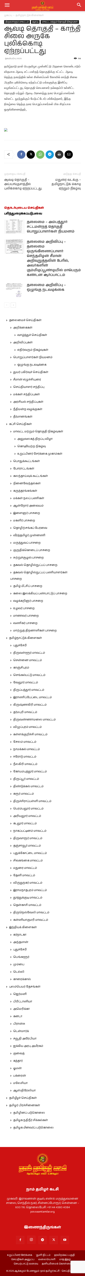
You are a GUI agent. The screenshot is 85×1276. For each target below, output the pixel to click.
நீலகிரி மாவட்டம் (25, 764)
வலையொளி (46, 1259)
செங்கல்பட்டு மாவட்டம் (29, 675)
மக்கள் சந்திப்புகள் (26, 394)
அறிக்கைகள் (22, 327)
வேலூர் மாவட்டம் (25, 682)
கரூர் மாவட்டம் (23, 794)
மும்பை (18, 964)
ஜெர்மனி (20, 994)
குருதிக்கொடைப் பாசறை (31, 550)
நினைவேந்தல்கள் (27, 483)
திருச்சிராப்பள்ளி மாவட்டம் (32, 801)
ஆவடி (35, 21)
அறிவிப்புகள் (23, 342)
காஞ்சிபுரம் (21, 667)
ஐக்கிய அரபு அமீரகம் (28, 1046)
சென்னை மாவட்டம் (27, 660)
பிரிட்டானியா (22, 1001)
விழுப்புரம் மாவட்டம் (27, 727)
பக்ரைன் (19, 1075)
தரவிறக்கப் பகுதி (64, 1255)
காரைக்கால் (22, 979)
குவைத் (19, 1053)
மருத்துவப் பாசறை (27, 543)
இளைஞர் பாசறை (26, 513)
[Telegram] (50, 154)
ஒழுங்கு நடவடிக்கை (31, 364)
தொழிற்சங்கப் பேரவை (30, 528)
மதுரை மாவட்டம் (25, 868)
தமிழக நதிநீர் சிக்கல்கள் (30, 1120)
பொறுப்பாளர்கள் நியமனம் (32, 357)
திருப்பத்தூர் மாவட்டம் (28, 690)
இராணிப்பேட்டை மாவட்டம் (32, 697)
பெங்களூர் (21, 957)
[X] (31, 154)
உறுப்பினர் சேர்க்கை (19, 1255)
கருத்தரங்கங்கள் (25, 491)
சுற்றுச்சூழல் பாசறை (28, 557)
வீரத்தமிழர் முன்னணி (29, 535)
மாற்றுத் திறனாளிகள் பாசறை (35, 630)
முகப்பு (8, 15)
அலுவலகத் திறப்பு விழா (35, 439)
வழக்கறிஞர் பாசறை (28, 601)
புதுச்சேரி (20, 645)
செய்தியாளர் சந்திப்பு (28, 387)
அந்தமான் (20, 942)
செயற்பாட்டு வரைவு (26, 1264)
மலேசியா (20, 1083)
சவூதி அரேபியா (25, 1038)
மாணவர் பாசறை (26, 615)
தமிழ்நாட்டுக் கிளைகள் (30, 15)
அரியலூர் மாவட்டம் (27, 816)
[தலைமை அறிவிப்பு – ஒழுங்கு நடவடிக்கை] (14, 290)
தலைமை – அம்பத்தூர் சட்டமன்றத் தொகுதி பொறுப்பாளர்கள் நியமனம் (50, 226)
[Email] (69, 154)
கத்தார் (18, 1061)
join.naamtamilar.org (42, 1211)
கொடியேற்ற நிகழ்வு (31, 446)
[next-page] (13, 305)
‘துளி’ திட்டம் (43, 1255)
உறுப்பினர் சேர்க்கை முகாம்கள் (39, 454)
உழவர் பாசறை (24, 608)
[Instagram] (31, 1240)
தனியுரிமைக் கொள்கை (56, 1264)
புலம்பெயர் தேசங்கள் (24, 986)
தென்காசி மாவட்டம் (27, 905)
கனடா (17, 1016)
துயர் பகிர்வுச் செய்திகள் (30, 372)
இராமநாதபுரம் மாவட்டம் (30, 890)
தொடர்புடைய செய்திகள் (24, 208)
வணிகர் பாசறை (25, 623)
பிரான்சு (19, 1024)
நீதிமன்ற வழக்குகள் (27, 409)
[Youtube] (65, 1240)
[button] (79, 5)
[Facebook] (21, 154)
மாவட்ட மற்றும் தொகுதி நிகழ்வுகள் (60, 21)
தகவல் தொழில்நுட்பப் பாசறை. (35, 565)
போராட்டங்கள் (23, 468)
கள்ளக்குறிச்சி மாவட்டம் (30, 734)
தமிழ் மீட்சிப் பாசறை (27, 586)
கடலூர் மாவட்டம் (25, 823)
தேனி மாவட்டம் (24, 875)
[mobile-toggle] (7, 5)
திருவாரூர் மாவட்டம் (27, 838)
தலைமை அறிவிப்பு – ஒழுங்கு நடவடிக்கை (46, 287)
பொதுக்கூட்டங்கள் (26, 461)
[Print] (59, 154)
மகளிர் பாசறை (24, 520)
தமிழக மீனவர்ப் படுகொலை (33, 1127)
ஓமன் (17, 1068)
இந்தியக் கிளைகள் (23, 927)
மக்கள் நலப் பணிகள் (28, 498)
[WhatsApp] (40, 154)
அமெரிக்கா (21, 1009)
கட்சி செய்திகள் (20, 424)
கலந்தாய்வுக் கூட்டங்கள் (30, 476)
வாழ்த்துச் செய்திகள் (32, 335)
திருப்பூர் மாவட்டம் (26, 779)
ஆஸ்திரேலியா (24, 1090)
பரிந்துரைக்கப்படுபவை (23, 213)
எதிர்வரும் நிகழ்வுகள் (32, 350)
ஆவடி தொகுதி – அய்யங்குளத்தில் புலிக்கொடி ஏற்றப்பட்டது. (23, 184)
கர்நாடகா (19, 934)
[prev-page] (6, 305)
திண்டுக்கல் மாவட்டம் (28, 786)
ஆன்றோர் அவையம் (28, 505)
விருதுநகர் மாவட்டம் (27, 883)
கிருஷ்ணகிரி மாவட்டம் (30, 705)
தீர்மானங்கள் (22, 416)
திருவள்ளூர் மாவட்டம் (17, 21)
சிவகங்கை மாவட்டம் (28, 860)
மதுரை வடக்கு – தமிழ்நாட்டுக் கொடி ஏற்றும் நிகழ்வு (66, 184)
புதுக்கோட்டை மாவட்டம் (30, 853)
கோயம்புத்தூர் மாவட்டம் (30, 771)
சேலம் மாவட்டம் (24, 742)
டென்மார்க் (21, 1031)
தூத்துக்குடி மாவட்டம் (27, 897)
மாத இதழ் (65, 1259)
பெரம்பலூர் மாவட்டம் (28, 808)
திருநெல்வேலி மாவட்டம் (31, 912)
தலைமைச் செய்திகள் (25, 320)
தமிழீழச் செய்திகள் (23, 1098)
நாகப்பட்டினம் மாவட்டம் (29, 831)
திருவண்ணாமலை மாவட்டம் (34, 719)
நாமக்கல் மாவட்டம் (26, 749)
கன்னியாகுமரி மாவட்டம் (30, 920)
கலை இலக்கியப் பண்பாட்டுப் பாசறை (40, 593)
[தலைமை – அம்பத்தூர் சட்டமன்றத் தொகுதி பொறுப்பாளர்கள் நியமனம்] (14, 227)
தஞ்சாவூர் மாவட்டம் (27, 845)
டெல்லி (18, 972)
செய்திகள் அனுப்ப (22, 1259)
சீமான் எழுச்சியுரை (27, 379)
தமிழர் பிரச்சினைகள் (24, 1105)
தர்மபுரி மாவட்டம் (25, 712)
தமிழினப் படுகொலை (29, 1113)
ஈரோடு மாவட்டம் (24, 756)
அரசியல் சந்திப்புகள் (28, 402)
